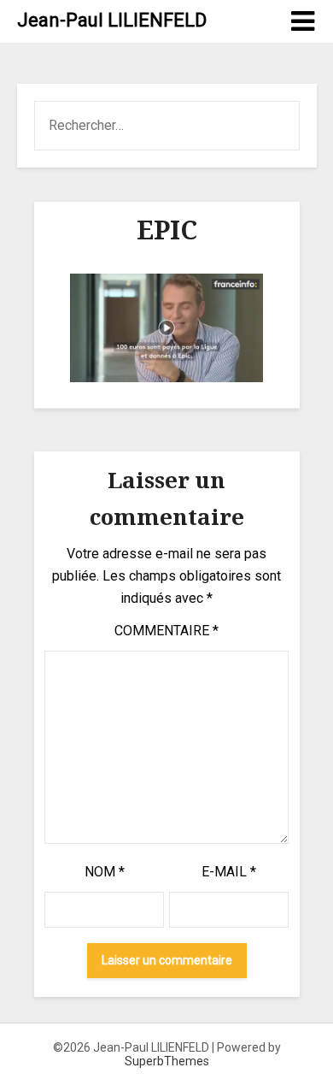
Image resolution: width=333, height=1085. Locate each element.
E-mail (229, 872)
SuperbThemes (167, 1061)
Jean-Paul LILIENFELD (112, 20)
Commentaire (166, 630)
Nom (105, 872)
